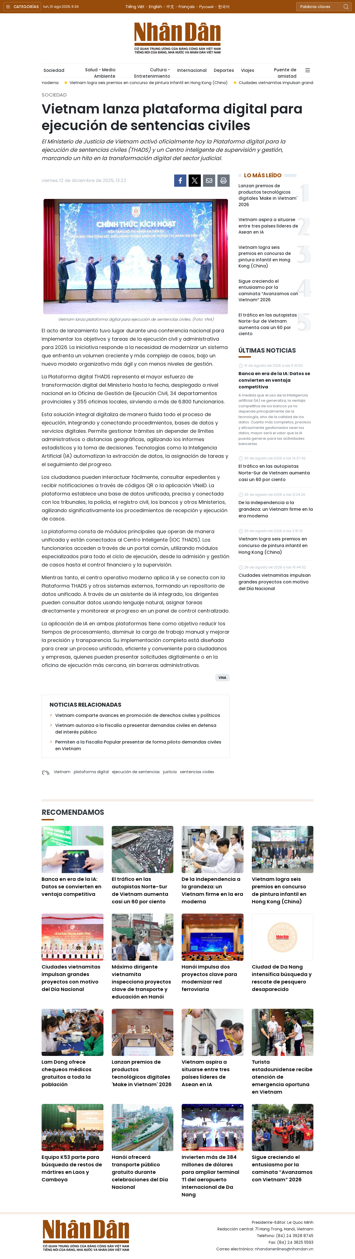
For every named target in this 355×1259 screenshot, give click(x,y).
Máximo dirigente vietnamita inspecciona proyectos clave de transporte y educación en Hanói (141, 981)
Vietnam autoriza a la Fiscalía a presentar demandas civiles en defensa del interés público (135, 728)
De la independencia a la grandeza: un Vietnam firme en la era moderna (276, 509)
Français (187, 6)
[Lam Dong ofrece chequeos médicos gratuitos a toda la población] (72, 1032)
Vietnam (62, 772)
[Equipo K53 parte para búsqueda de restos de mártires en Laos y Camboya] (72, 1127)
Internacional (192, 70)
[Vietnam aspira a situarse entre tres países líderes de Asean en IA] (213, 1032)
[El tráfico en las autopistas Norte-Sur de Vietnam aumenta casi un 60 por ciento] (143, 849)
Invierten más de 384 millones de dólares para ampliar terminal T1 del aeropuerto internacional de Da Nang (210, 1176)
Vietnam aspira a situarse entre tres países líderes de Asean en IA (268, 226)
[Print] (223, 181)
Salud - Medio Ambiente (100, 72)
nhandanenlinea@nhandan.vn (284, 1249)
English (155, 6)
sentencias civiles (197, 772)
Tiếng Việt (134, 6)
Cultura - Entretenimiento (152, 72)
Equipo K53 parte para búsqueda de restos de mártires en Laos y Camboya (72, 1168)
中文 (170, 6)
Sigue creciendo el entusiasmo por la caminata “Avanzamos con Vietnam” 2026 (268, 290)
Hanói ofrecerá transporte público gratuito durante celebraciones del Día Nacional (140, 1172)
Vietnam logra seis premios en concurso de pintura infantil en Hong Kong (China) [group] (126, 82)
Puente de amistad (285, 72)
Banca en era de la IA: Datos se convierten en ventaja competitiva (274, 380)
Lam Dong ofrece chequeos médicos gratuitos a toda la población (67, 1073)
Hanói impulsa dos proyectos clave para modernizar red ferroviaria (209, 978)
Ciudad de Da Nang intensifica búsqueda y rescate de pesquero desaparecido (282, 978)
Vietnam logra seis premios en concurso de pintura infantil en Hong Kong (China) (265, 256)
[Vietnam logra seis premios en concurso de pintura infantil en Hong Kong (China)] (283, 849)
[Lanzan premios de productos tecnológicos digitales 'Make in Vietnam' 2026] (143, 1032)
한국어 (224, 6)
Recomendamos (73, 812)
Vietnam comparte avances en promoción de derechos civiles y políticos (137, 715)
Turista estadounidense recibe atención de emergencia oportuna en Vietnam (282, 1076)
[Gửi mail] (209, 181)
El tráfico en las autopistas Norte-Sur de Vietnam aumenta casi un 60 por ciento (268, 324)
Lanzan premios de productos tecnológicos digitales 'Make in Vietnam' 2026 (268, 195)
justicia (170, 772)
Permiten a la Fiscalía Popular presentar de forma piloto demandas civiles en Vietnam (138, 745)
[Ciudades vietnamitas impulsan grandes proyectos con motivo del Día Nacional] (72, 937)
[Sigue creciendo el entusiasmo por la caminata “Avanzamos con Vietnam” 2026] (283, 1127)
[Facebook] (180, 181)
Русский (206, 6)
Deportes (224, 70)
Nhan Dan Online (177, 38)
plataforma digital (91, 772)
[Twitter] (195, 181)
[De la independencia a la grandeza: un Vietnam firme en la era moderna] (213, 849)
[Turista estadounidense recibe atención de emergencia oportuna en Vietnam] (283, 1032)
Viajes (247, 70)
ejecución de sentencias (136, 772)
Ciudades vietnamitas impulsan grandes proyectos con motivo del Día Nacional (275, 582)
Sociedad (54, 70)
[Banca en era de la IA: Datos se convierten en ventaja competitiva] (72, 849)
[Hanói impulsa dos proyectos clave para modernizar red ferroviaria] (213, 937)
